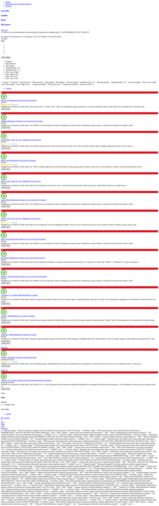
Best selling (6, 57)
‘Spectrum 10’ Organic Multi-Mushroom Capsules (19, 295)
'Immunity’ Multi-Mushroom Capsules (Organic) (19, 335)
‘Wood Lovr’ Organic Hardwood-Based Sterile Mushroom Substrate (26, 380)
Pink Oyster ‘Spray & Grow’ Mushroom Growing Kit (21, 219)
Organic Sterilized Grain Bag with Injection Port (18, 357)
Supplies (4, 15)
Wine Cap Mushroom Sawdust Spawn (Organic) (19, 100)
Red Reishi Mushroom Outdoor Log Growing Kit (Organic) (23, 258)
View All (4, 30)
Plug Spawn (5, 24)
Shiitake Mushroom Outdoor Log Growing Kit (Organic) (22, 121)
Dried (3, 20)
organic (8, 414)
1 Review (14, 144)
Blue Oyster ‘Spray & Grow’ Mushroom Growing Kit (21, 181)
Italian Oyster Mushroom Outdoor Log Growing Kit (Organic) (24, 276)
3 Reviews (14, 105)
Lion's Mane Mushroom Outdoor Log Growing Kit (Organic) (23, 200)
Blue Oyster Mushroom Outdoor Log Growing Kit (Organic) (23, 239)
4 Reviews (14, 165)
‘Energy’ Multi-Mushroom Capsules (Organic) (18, 316)
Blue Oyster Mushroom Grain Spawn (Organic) (18, 160)
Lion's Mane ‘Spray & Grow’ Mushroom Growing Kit (21, 140)
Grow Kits (5, 11)
